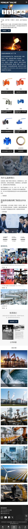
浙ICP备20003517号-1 (14, 523)
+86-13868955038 (6, 510)
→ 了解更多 (4, 195)
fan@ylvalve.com (6, 513)
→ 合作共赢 (4, 211)
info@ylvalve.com (6, 511)
